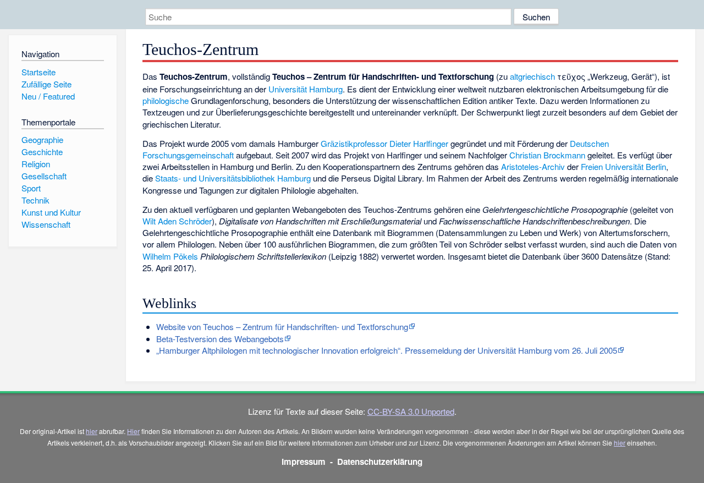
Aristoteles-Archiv (533, 166)
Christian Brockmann (547, 155)
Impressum (304, 461)
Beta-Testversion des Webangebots (220, 338)
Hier (133, 431)
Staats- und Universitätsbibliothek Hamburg (233, 178)
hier (91, 431)
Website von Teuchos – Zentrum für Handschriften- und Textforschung (282, 326)
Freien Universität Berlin (623, 166)
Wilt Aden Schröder (177, 221)
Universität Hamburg (305, 89)
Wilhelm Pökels (170, 256)
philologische (165, 100)
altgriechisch (532, 76)
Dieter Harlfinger (418, 143)
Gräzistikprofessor (354, 143)
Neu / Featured (48, 96)
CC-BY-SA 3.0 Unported (410, 411)
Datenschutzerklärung (379, 461)
